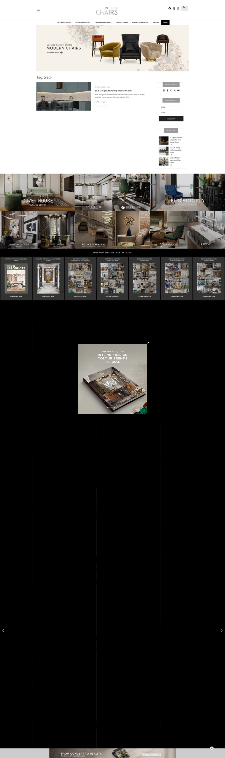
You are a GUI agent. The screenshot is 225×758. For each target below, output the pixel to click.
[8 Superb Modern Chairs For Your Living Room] (164, 141)
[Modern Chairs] (106, 11)
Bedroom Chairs (83, 22)
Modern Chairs (64, 22)
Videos (156, 22)
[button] (221, 630)
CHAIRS (97, 87)
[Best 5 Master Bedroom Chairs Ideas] (164, 161)
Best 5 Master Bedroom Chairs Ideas (175, 160)
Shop (165, 22)
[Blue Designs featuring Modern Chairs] (63, 103)
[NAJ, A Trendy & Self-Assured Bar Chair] (164, 151)
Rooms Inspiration (140, 22)
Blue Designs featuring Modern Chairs (114, 90)
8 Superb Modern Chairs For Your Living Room (176, 140)
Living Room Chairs (103, 22)
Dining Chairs (122, 22)
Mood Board (105, 87)
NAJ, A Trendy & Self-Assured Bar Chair (176, 150)
